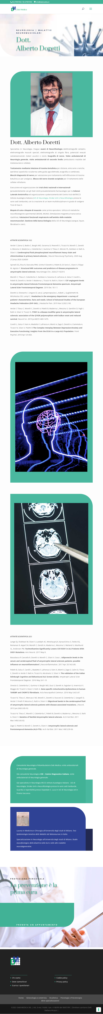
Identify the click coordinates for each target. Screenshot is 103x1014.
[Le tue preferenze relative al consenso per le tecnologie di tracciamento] (98, 1009)
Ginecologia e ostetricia (36, 998)
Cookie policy (61, 978)
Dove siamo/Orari (19, 981)
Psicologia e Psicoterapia (71, 998)
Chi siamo (16, 978)
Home (21, 998)
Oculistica (53, 998)
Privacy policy (62, 981)
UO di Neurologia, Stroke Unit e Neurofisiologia (53, 198)
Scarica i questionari (20, 985)
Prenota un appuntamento (37, 925)
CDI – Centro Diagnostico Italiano (54, 774)
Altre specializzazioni (50, 1000)
